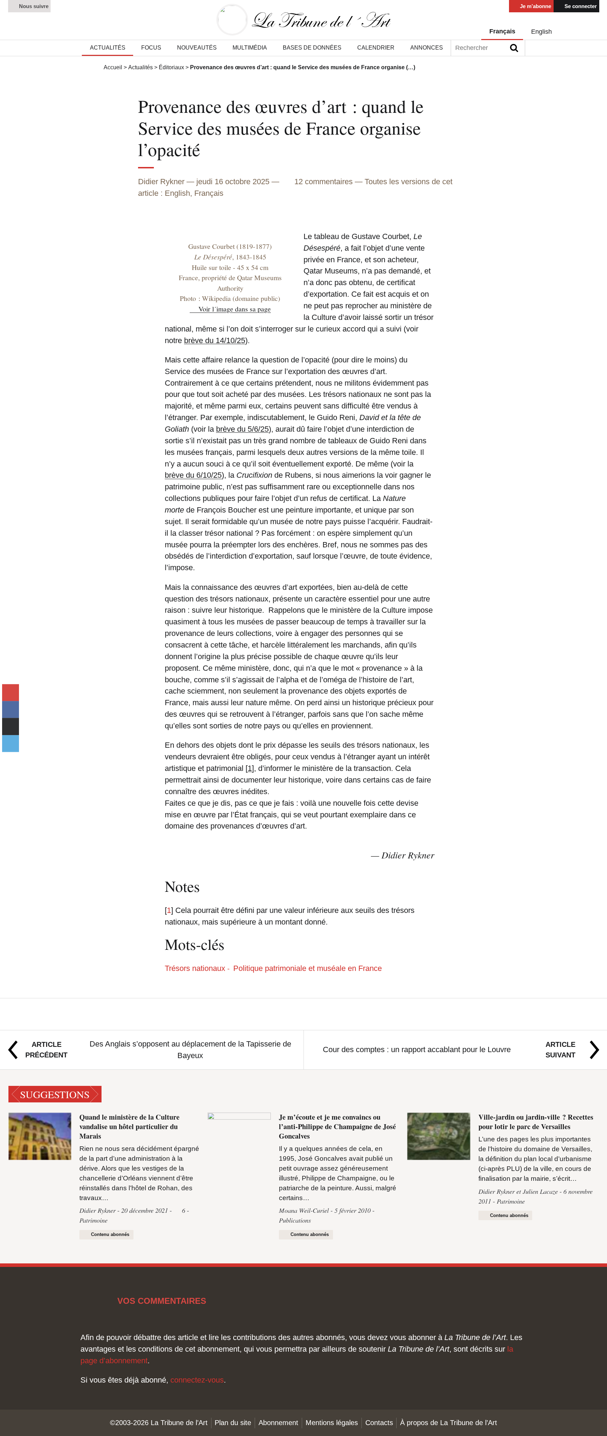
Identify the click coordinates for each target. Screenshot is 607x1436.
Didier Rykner (161, 181)
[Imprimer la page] (10, 726)
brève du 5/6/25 (242, 429)
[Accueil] (303, 20)
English (541, 31)
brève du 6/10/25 (193, 475)
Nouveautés (197, 48)
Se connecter (580, 6)
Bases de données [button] (312, 48)
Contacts (379, 1423)
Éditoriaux (171, 67)
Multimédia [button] (250, 48)
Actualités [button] (107, 48)
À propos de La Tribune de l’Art (448, 1423)
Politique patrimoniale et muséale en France (307, 968)
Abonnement (278, 1423)
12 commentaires (324, 181)
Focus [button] (151, 48)
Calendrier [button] (375, 48)
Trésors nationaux (195, 968)
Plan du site (233, 1423)
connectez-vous (197, 1380)
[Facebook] (10, 709)
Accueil (113, 67)
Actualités (140, 67)
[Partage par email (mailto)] (10, 692)
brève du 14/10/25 (214, 340)
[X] (10, 743)
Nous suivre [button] (33, 6)
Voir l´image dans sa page (234, 309)
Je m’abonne (534, 6)
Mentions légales (332, 1423)
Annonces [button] (426, 48)
